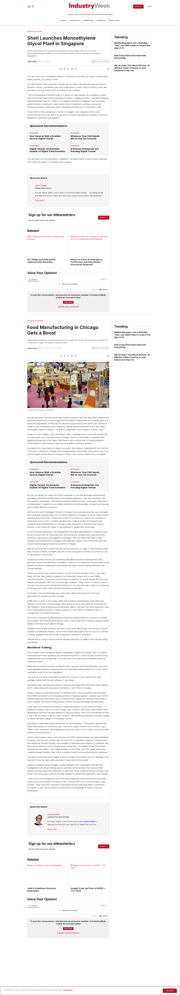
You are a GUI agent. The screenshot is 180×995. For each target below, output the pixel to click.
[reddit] (72, 69)
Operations (88, 20)
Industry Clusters (34, 31)
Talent (63, 20)
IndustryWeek (89, 846)
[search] (32, 6)
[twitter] (68, 69)
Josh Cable (32, 61)
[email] (76, 69)
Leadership (100, 20)
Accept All (169, 990)
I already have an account (68, 306)
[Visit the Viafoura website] (103, 290)
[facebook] (61, 69)
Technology (75, 20)
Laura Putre (32, 348)
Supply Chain (114, 20)
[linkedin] (64, 69)
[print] (108, 69)
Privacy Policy (67, 990)
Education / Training (35, 321)
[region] (68, 284)
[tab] (33, 279)
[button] (28, 6)
